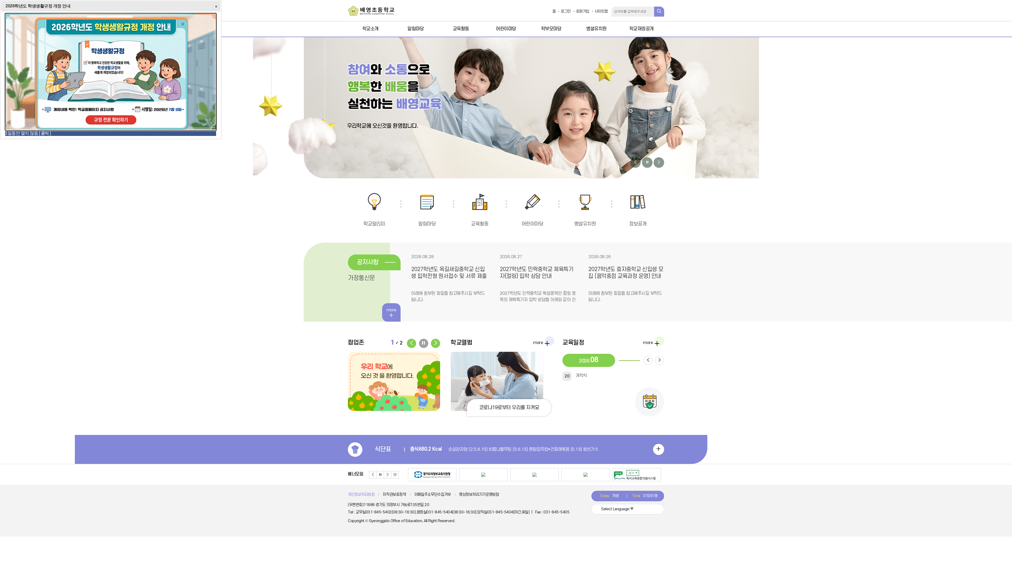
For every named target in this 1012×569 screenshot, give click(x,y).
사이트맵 (601, 11)
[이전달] (648, 360)
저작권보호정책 (394, 494)
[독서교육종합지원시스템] (636, 474)
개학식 (576, 376)
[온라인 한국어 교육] (534, 474)
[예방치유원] (483, 474)
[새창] (394, 381)
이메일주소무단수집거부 (432, 494)
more (538, 344)
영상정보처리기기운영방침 (479, 494)
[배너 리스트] (395, 474)
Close (216, 6)
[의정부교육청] (432, 474)
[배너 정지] (380, 474)
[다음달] (659, 360)
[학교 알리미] (585, 474)
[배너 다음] (387, 474)
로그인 (566, 11)
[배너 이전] (373, 474)
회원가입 (582, 11)
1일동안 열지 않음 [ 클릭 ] (28, 133)
